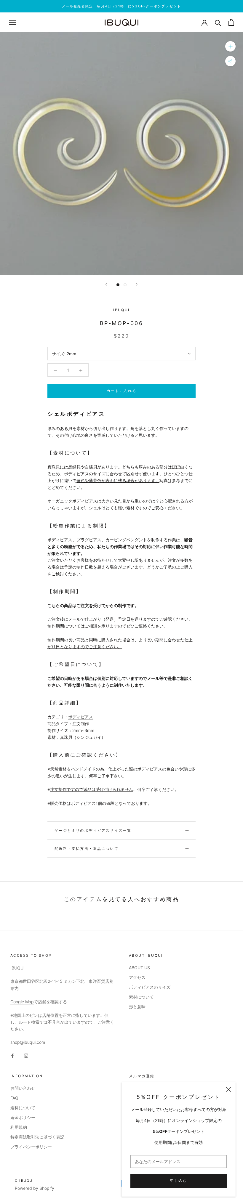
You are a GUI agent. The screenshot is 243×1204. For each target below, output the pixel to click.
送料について (22, 1107)
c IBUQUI (24, 1181)
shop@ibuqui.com (27, 1042)
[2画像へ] (125, 284)
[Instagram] (26, 1055)
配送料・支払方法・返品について (87, 848)
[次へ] (137, 284)
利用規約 (18, 1127)
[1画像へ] (117, 284)
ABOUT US (139, 967)
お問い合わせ (22, 1088)
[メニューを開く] (12, 22)
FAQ (14, 1097)
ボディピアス (80, 716)
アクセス (137, 977)
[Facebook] (12, 1055)
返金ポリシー (22, 1117)
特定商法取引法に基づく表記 (37, 1136)
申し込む (178, 1180)
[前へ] (106, 284)
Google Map (22, 1001)
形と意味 (137, 1006)
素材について (141, 996)
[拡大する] (230, 46)
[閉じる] (228, 1089)
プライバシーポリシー (31, 1146)
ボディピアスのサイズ (149, 987)
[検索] (218, 22)
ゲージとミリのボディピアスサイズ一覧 (93, 830)
